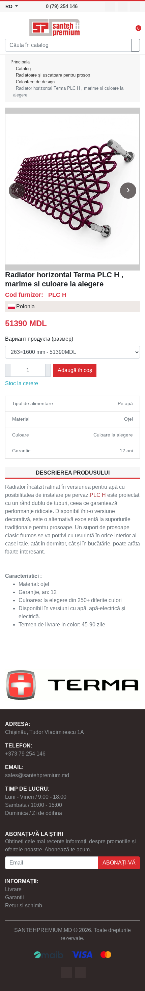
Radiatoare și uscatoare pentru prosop (53, 75)
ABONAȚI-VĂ (119, 863)
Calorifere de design (35, 81)
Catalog (23, 68)
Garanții (14, 897)
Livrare (13, 889)
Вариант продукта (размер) (39, 339)
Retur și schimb (23, 905)
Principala (20, 61)
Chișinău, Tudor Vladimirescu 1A (44, 732)
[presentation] (17, 190)
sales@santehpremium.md (37, 775)
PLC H (98, 495)
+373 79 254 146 (25, 754)
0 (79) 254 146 (62, 6)
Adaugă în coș (75, 370)
